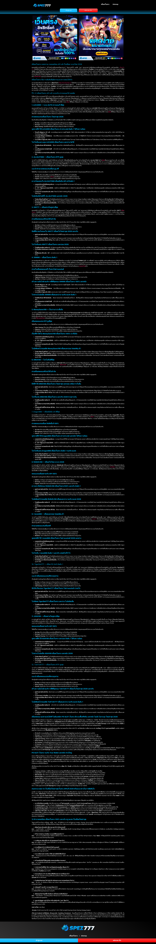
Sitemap (115, 4)
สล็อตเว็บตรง (105, 4)
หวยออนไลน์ (82, 266)
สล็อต (67, 102)
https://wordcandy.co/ (65, 82)
